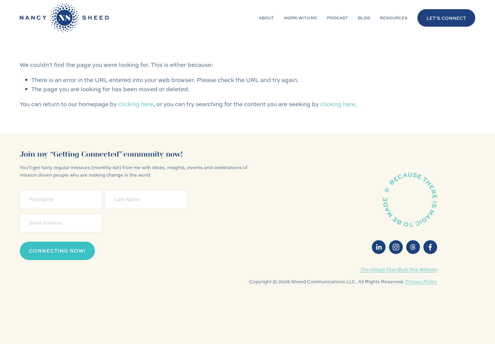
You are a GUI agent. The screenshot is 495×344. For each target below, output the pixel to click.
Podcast (337, 17)
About (266, 17)
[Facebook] (430, 247)
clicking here (135, 104)
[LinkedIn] (379, 247)
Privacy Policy (421, 281)
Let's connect (446, 18)
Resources (393, 17)
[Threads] (413, 247)
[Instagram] (396, 247)
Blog (364, 17)
